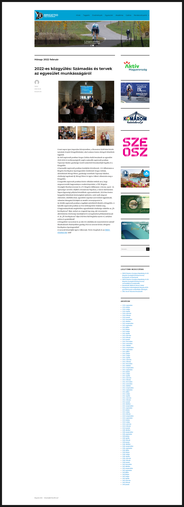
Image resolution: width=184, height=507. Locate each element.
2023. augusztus (127, 370)
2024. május (126, 355)
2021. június (126, 410)
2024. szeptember (128, 347)
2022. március (126, 398)
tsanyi (36, 86)
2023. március (126, 378)
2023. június (126, 372)
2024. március (126, 359)
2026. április (126, 311)
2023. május (126, 374)
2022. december (127, 382)
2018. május (126, 454)
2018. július (125, 450)
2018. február (126, 460)
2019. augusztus (127, 434)
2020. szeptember (128, 416)
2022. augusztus (127, 390)
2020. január (126, 428)
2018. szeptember (127, 446)
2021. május (126, 412)
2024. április (126, 357)
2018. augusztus (127, 448)
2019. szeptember (127, 432)
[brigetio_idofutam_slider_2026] (92, 34)
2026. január (126, 317)
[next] (147, 33)
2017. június (125, 474)
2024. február (126, 362)
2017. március (126, 480)
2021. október (126, 404)
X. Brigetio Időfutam (92, 41)
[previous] (37, 33)
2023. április (126, 376)
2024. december (127, 341)
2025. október (126, 321)
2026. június (126, 307)
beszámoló (37, 91)
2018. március (126, 458)
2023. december (127, 364)
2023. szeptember (128, 368)
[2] (93, 45)
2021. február (126, 414)
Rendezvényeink (140, 15)
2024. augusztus (127, 349)
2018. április (126, 456)
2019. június (125, 436)
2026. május (126, 309)
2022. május (126, 394)
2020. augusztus (127, 418)
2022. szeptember (128, 388)
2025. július (125, 327)
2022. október (126, 386)
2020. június (126, 420)
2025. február (126, 337)
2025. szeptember (127, 323)
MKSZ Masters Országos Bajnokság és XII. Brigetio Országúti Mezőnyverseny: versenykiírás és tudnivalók (135, 281)
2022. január (126, 402)
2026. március (126, 313)
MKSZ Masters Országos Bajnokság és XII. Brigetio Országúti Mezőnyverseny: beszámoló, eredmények (135, 275)
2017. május (125, 476)
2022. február (126, 400)
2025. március (126, 335)
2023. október (126, 366)
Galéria (128, 15)
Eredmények (97, 15)
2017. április (125, 478)
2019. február (126, 440)
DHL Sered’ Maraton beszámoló (132, 291)
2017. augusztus (127, 470)
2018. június (126, 452)
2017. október (126, 466)
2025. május (126, 331)
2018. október (126, 444)
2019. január (126, 442)
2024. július (125, 351)
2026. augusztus (127, 305)
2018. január (126, 462)
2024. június (126, 353)
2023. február (126, 380)
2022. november (127, 384)
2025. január (126, 339)
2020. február (126, 426)
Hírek (78, 15)
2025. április (126, 333)
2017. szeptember (127, 468)
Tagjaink (86, 15)
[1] (91, 45)
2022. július (125, 392)
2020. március (126, 424)
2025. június (126, 329)
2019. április (126, 438)
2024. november (127, 343)
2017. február (126, 482)
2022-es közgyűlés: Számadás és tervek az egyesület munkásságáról (73, 71)
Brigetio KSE (38, 498)
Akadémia (119, 15)
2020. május (126, 422)
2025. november (127, 319)
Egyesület (109, 15)
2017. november (127, 464)
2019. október (126, 430)
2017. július (125, 472)
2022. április (126, 396)
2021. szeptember (127, 406)
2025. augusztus (127, 325)
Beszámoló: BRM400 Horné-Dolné (133, 285)
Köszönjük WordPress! (51, 498)
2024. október (126, 345)
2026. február (126, 315)
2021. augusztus (127, 408)
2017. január (125, 484)
